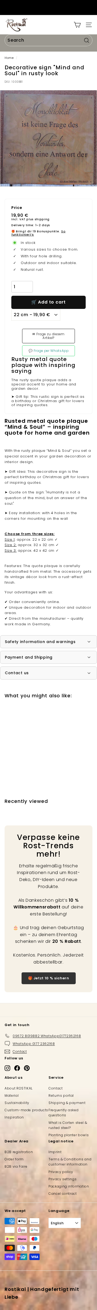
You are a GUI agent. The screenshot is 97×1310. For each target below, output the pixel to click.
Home (9, 58)
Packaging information (68, 1186)
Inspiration (14, 1117)
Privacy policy (60, 1172)
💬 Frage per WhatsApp (49, 351)
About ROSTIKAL (19, 1088)
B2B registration (19, 1152)
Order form (14, 1159)
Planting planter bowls (68, 1135)
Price (16, 207)
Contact (55, 1088)
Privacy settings (62, 1179)
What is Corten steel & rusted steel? (67, 1125)
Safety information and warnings (40, 641)
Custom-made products (26, 1110)
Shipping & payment (67, 1102)
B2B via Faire (16, 1166)
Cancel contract (62, 1193)
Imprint (55, 1152)
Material (12, 1095)
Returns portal (61, 1095)
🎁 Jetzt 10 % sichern (48, 978)
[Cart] (77, 25)
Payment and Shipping (29, 657)
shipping (42, 219)
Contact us (17, 673)
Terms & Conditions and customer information (69, 1162)
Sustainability (17, 1102)
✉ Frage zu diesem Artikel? (48, 336)
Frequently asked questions (63, 1112)
